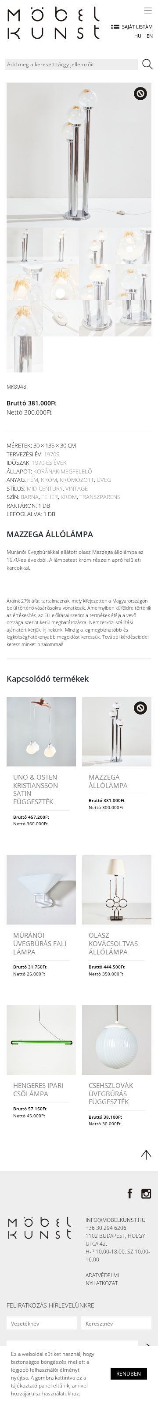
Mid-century (45, 488)
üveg (104, 480)
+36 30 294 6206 (106, 1228)
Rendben (128, 1373)
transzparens (99, 497)
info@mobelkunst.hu (116, 1220)
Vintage (76, 488)
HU (137, 36)
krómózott (77, 480)
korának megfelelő (62, 471)
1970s (51, 454)
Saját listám (137, 26)
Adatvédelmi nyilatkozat (102, 1279)
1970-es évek (49, 462)
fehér (49, 497)
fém (32, 480)
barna (30, 497)
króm (49, 480)
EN (150, 36)
